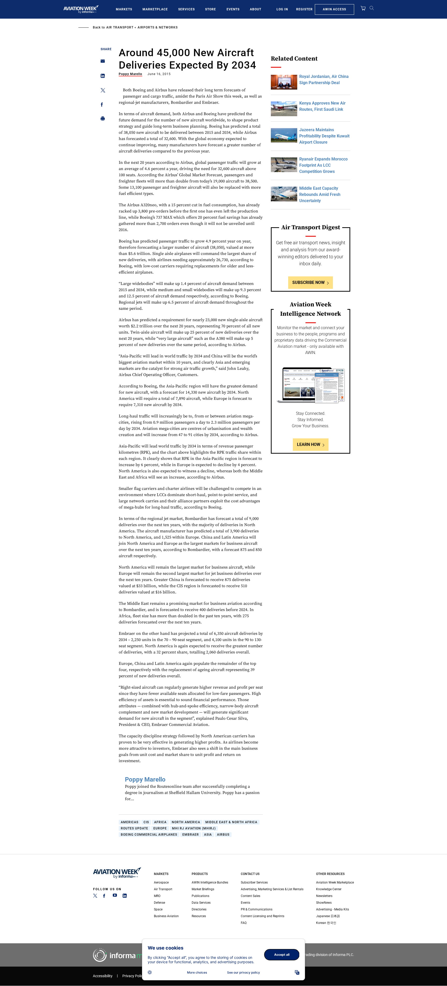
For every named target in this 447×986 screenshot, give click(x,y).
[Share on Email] (101, 63)
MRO (157, 896)
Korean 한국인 (326, 923)
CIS (146, 822)
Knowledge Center (328, 889)
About (255, 9)
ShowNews (324, 902)
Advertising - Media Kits (332, 909)
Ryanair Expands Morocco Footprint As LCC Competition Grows (323, 165)
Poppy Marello (130, 74)
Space (158, 909)
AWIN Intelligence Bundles (210, 882)
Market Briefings (203, 889)
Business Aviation (166, 916)
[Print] (101, 119)
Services (186, 9)
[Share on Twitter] (101, 91)
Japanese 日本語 (328, 916)
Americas (129, 822)
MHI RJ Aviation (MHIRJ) (194, 828)
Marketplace (155, 9)
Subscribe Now (308, 282)
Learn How (308, 444)
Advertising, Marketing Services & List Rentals (272, 889)
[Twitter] (95, 897)
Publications (200, 896)
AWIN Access (334, 9)
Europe (160, 828)
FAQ (244, 923)
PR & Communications (256, 909)
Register (304, 9)
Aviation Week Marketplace (335, 882)
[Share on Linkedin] (101, 77)
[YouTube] (115, 897)
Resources (199, 916)
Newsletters (324, 896)
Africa (160, 822)
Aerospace (161, 882)
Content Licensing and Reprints (262, 916)
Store (210, 9)
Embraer (190, 834)
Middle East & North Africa (231, 822)
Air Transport (119, 27)
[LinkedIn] (125, 897)
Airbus (223, 834)
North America (186, 822)
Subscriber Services (254, 882)
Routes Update (134, 828)
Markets (124, 9)
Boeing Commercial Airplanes (149, 834)
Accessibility (103, 976)
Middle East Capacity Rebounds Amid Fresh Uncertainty (319, 194)
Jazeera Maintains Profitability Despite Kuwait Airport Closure (324, 136)
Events (233, 9)
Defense (159, 902)
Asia (208, 834)
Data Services (201, 902)
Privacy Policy (133, 976)
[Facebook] (105, 897)
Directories (199, 909)
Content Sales (250, 896)
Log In (282, 9)
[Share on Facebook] (101, 105)
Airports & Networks (158, 27)
